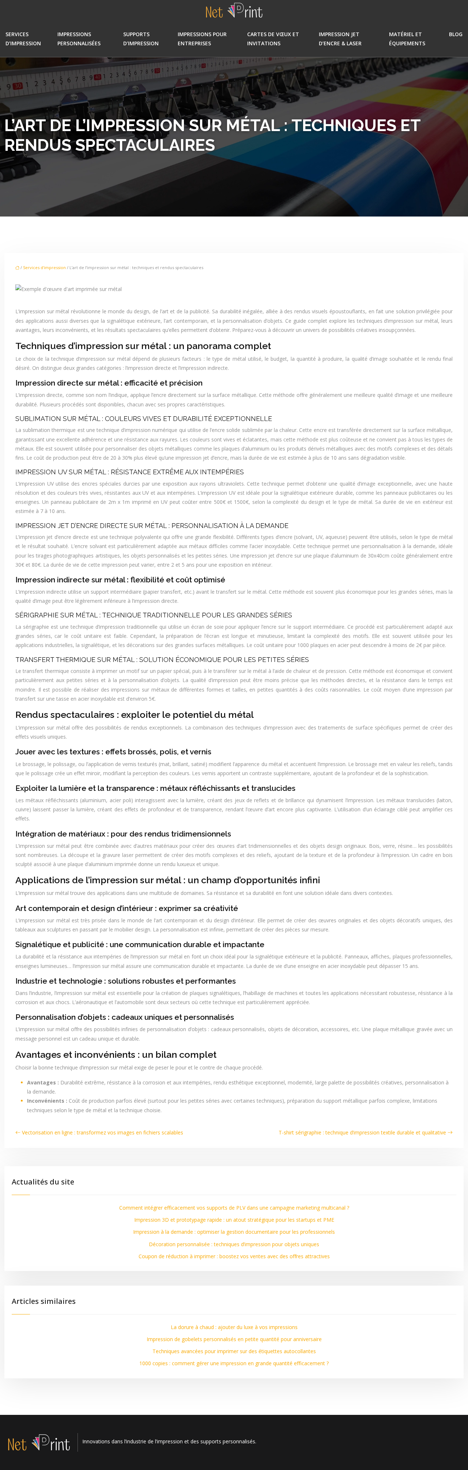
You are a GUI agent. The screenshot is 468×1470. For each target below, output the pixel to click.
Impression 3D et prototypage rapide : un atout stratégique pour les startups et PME (234, 1219)
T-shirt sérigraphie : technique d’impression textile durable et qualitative (362, 1132)
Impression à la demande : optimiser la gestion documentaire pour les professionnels (234, 1231)
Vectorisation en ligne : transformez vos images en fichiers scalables (102, 1132)
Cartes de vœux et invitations (273, 39)
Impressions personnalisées (79, 39)
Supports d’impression (141, 39)
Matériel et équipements (407, 39)
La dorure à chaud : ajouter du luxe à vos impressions (234, 1327)
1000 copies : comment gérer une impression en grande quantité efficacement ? (234, 1363)
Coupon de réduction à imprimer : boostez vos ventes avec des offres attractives (234, 1256)
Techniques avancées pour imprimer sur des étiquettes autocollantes (234, 1351)
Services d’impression (23, 39)
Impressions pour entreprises (202, 39)
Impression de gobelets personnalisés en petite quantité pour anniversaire (234, 1339)
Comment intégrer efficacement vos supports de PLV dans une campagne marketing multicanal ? (234, 1207)
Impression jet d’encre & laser (340, 39)
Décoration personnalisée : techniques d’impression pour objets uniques (234, 1244)
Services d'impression (44, 267)
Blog (456, 34)
